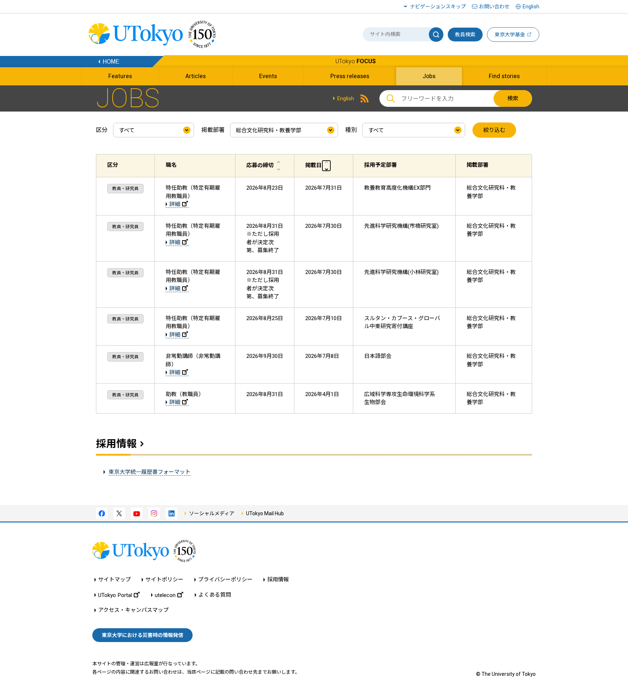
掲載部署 (213, 129)
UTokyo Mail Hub (265, 513)
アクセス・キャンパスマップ (133, 610)
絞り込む (494, 130)
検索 (512, 98)
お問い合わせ (494, 6)
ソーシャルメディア (211, 513)
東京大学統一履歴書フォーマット (149, 472)
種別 (351, 129)
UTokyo (355, 61)
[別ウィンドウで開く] (365, 98)
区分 (102, 129)
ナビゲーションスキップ (438, 6)
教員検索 (465, 34)
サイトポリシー (164, 579)
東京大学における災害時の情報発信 (142, 635)
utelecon (165, 595)
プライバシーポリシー (225, 579)
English (345, 98)
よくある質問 (214, 595)
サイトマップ (114, 579)
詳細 (174, 204)
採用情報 (116, 444)
